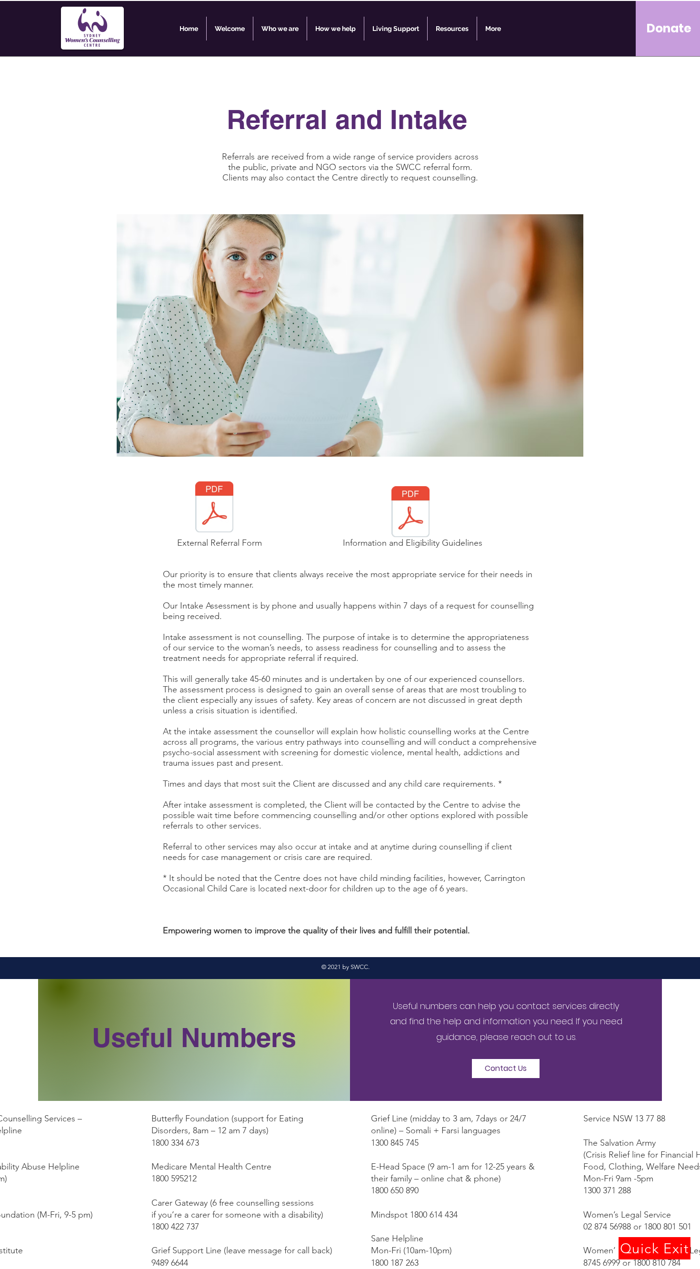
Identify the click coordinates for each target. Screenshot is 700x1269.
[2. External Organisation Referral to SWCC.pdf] (214, 508)
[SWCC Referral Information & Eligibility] (410, 513)
